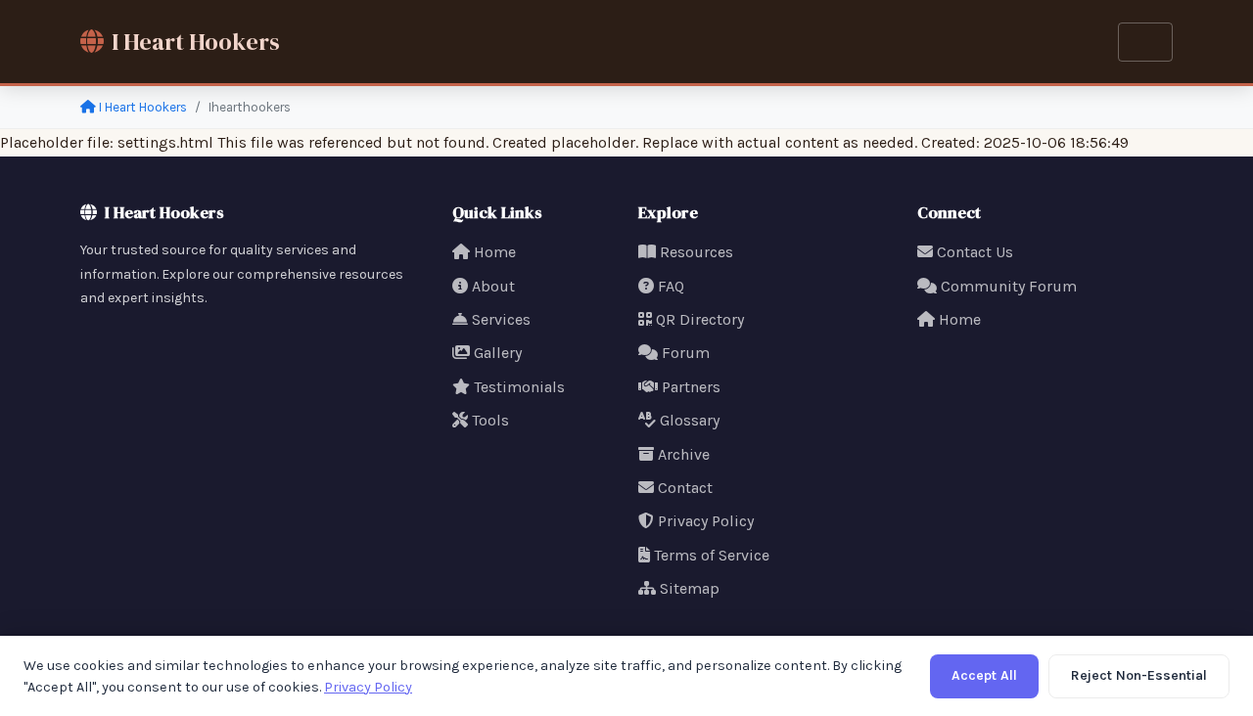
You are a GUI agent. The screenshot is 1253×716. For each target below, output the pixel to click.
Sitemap (689, 588)
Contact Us (975, 252)
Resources (696, 252)
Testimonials (519, 387)
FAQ (671, 286)
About (493, 286)
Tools (490, 420)
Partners (691, 387)
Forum (686, 352)
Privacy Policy (706, 521)
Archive (684, 454)
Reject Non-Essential (1139, 675)
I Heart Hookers (196, 41)
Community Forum (1009, 286)
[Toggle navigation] (1145, 42)
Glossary (689, 420)
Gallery (498, 352)
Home (495, 252)
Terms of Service (711, 555)
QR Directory (700, 319)
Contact (685, 487)
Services (501, 319)
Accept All (984, 675)
